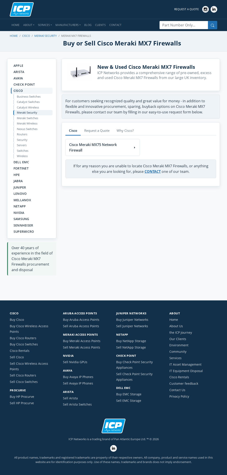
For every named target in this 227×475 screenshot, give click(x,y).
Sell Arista (70, 398)
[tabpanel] (140, 157)
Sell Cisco (17, 357)
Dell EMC (21, 162)
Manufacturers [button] (67, 25)
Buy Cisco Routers (23, 338)
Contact (115, 25)
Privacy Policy (179, 396)
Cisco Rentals (19, 351)
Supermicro (24, 231)
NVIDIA (19, 213)
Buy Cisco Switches (24, 344)
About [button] (28, 25)
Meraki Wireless (27, 123)
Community (177, 351)
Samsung (21, 219)
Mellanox (22, 200)
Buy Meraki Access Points (81, 341)
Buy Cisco (17, 319)
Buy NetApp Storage (131, 341)
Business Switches (29, 97)
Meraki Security (45, 36)
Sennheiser (23, 225)
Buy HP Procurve (22, 396)
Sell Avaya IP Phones (78, 383)
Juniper (20, 187)
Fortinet (21, 168)
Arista (19, 72)
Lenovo (20, 193)
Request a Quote (186, 9)
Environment (178, 345)
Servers (22, 145)
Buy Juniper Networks (132, 319)
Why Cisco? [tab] (125, 130)
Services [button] (44, 25)
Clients (100, 25)
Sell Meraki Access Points (81, 347)
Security (22, 140)
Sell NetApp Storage (131, 347)
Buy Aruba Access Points (81, 319)
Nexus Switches (27, 129)
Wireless (22, 156)
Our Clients (177, 339)
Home (16, 25)
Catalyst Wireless (28, 107)
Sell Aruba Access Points (81, 326)
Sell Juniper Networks (132, 326)
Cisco (26, 36)
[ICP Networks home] (22, 9)
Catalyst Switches (28, 102)
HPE (17, 175)
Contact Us (177, 390)
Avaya (18, 78)
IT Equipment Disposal (186, 371)
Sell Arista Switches (77, 404)
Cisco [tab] (73, 130)
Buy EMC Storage (128, 394)
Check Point (24, 84)
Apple (18, 65)
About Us (176, 326)
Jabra (18, 181)
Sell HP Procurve (22, 403)
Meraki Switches (27, 118)
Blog (88, 25)
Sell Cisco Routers (23, 375)
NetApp (20, 206)
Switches (22, 151)
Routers (22, 134)
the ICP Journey (180, 332)
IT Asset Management (185, 364)
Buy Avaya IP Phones (78, 377)
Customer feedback (183, 383)
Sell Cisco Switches (24, 382)
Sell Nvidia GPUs (75, 362)
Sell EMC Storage (128, 400)
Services (175, 358)
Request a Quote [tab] (97, 130)
